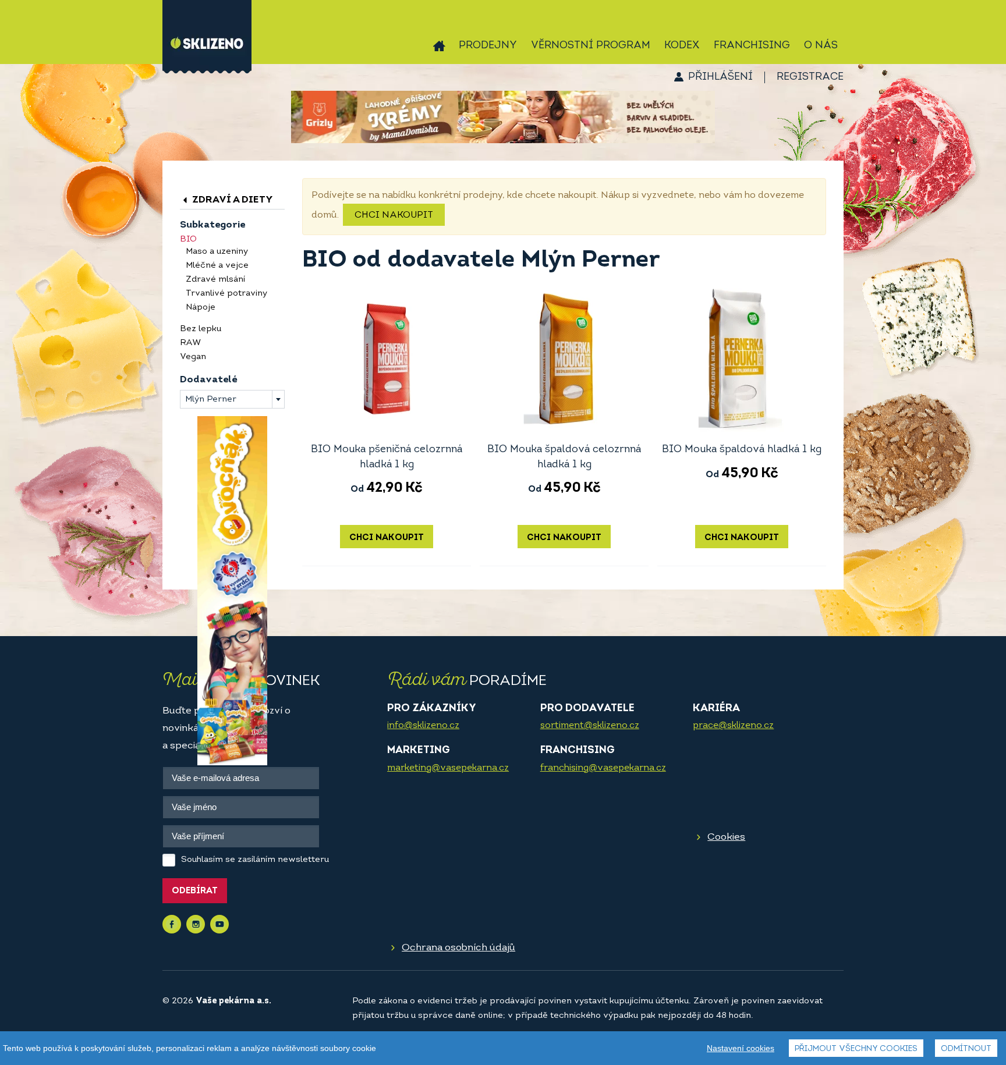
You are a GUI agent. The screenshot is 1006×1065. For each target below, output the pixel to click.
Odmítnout (966, 1049)
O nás (821, 46)
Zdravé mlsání (215, 279)
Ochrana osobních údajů (458, 948)
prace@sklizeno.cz (733, 725)
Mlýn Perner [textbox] (210, 399)
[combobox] (232, 399)
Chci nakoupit (394, 215)
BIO (188, 239)
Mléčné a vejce (217, 265)
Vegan (193, 357)
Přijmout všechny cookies (856, 1049)
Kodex (682, 46)
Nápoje (200, 307)
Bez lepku (200, 329)
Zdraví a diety (231, 200)
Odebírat (195, 891)
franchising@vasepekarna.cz (603, 768)
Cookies (726, 837)
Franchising (752, 46)
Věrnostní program (590, 46)
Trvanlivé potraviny (226, 293)
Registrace (810, 77)
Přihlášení (720, 77)
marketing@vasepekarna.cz (448, 768)
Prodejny (488, 46)
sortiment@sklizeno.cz (589, 725)
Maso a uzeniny (217, 251)
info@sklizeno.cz (423, 725)
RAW (190, 343)
